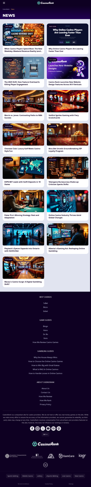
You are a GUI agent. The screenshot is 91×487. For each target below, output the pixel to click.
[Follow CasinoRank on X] (43, 428)
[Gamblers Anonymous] (50, 456)
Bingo (45, 326)
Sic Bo (45, 334)
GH (44, 434)
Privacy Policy (45, 404)
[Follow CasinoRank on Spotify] (53, 428)
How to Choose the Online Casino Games (45, 361)
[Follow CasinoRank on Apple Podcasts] (59, 428)
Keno (45, 330)
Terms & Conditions (23, 484)
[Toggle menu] (4, 3)
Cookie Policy (49, 484)
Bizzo (45, 307)
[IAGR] (82, 456)
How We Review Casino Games (45, 342)
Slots (46, 338)
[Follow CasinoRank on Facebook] (32, 428)
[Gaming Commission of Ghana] (16, 456)
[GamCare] (66, 456)
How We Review (45, 396)
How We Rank (45, 400)
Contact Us (45, 392)
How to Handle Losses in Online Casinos (45, 373)
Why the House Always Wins (45, 357)
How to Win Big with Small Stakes (45, 365)
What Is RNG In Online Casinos (45, 369)
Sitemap (71, 484)
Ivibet (45, 311)
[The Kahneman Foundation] (37, 456)
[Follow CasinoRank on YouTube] (48, 428)
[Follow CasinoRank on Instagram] (37, 428)
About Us (45, 388)
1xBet (45, 303)
